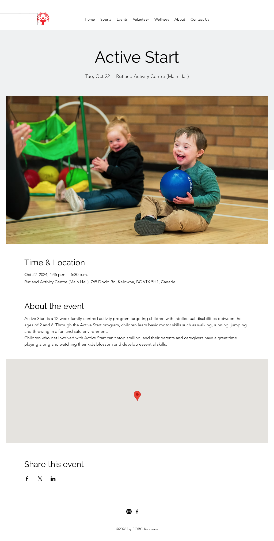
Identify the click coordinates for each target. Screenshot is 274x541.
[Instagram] (129, 511)
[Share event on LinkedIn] (53, 478)
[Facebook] (137, 511)
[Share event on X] (40, 478)
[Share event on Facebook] (26, 478)
